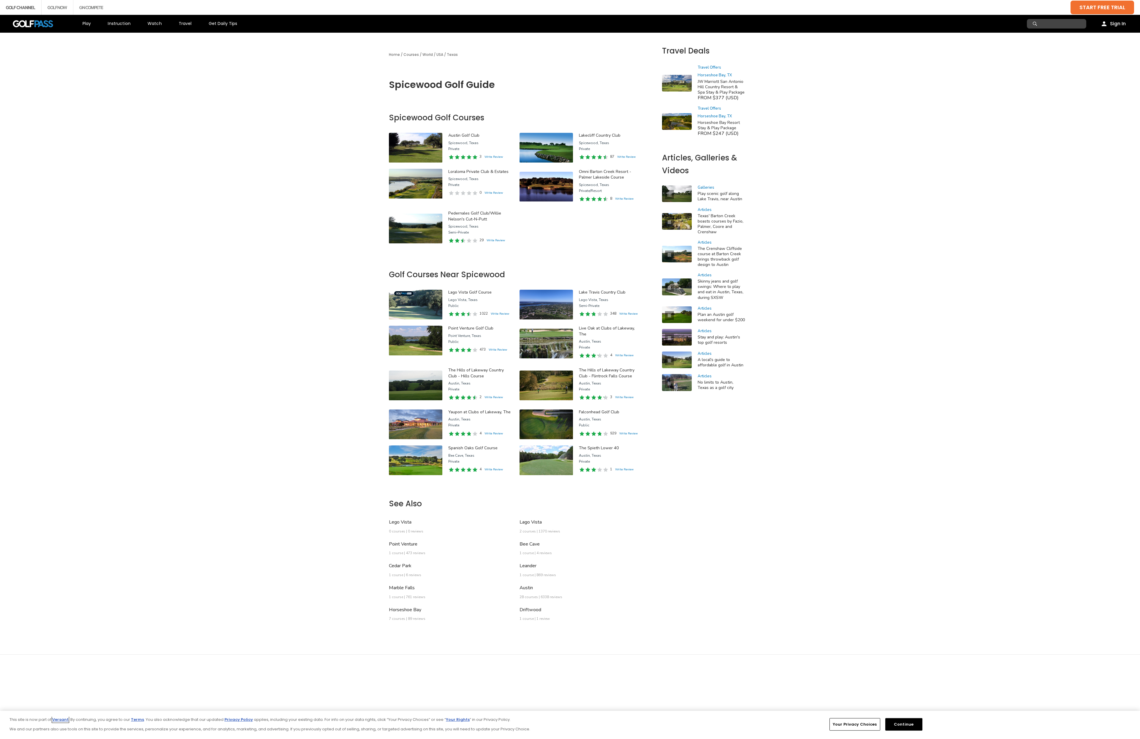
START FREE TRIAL (1102, 7)
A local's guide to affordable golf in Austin (720, 362)
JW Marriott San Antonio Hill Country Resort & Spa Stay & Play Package (721, 87)
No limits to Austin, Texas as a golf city (716, 384)
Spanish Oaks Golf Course (473, 448)
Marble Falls (402, 587)
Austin (526, 587)
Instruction (119, 23)
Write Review (493, 157)
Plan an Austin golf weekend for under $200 (721, 317)
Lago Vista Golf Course (470, 292)
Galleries (706, 187)
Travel (185, 23)
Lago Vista (531, 522)
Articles (705, 209)
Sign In (1118, 23)
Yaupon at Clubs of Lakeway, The (479, 412)
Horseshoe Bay (405, 609)
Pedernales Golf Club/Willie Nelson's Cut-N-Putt (474, 216)
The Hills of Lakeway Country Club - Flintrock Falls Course (606, 373)
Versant (60, 719)
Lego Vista (400, 522)
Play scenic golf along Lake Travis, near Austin (720, 196)
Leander (528, 565)
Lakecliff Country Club (599, 135)
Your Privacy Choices (855, 724)
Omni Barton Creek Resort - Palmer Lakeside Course (605, 174)
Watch (155, 23)
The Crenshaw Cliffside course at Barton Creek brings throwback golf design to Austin (720, 256)
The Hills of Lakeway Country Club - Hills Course (476, 373)
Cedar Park (400, 565)
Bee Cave (530, 544)
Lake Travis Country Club (602, 292)
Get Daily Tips (223, 23)
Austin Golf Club (463, 135)
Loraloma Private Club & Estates (478, 171)
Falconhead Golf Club (599, 412)
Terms (137, 719)
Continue (903, 724)
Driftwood (530, 609)
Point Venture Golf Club (470, 328)
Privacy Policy (238, 719)
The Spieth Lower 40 (599, 448)
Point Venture (403, 544)
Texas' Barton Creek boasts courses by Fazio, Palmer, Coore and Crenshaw (720, 224)
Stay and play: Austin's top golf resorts (719, 339)
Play (87, 23)
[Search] (1035, 24)
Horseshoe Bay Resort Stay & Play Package (719, 125)
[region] (570, 725)
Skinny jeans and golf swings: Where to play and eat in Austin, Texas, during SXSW (720, 289)
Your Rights (458, 719)
